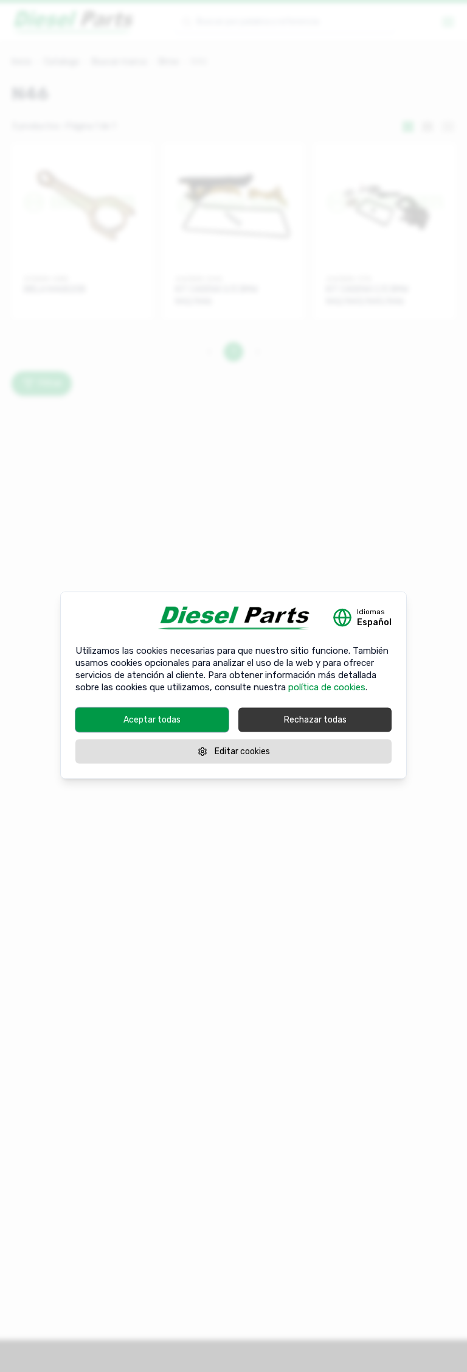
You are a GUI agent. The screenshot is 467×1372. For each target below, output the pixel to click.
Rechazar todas (315, 720)
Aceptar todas (152, 720)
